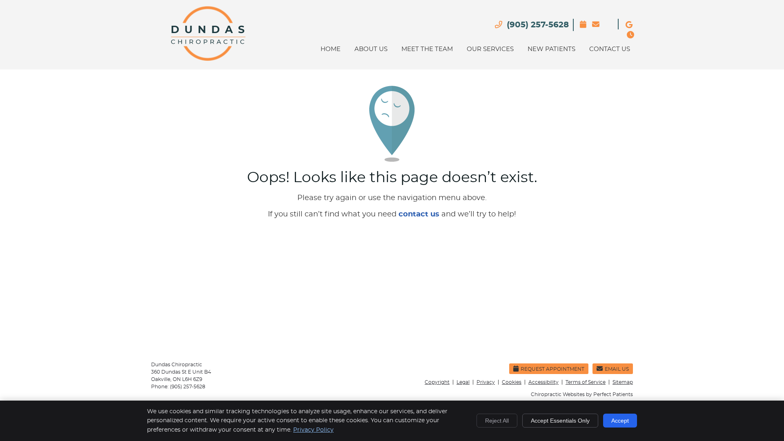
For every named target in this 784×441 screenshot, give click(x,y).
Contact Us (609, 49)
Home (331, 49)
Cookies (511, 382)
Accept (620, 420)
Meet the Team (427, 49)
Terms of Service (586, 382)
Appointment (584, 33)
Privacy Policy (313, 430)
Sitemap (622, 382)
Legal (463, 382)
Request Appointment (552, 369)
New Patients (551, 49)
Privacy (486, 382)
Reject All (497, 420)
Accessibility (543, 382)
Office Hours (631, 48)
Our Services (490, 49)
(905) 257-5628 (538, 25)
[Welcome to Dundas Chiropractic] (207, 58)
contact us (419, 214)
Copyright (437, 382)
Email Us (596, 37)
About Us (371, 49)
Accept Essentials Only (560, 420)
